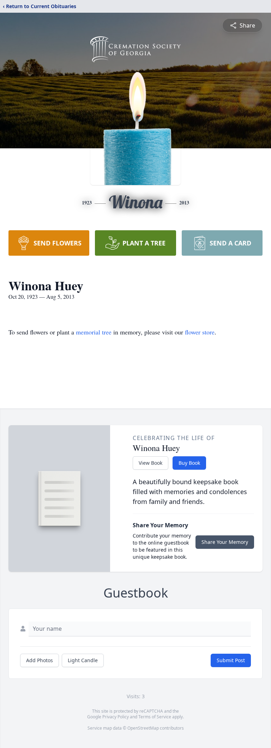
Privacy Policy (115, 717)
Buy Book (189, 462)
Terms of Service (154, 717)
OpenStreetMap (143, 728)
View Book (150, 462)
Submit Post (231, 660)
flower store (200, 332)
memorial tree (94, 332)
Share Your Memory (224, 542)
